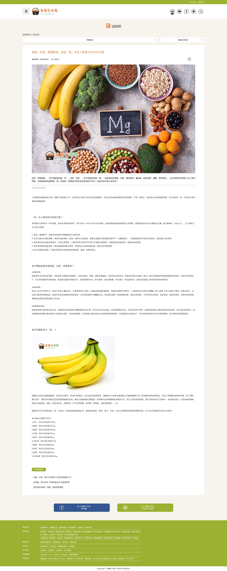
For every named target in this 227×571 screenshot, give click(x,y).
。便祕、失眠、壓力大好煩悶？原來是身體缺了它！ (52, 477)
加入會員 (193, 2)
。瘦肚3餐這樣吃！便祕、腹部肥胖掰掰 (47, 487)
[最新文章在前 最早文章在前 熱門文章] (182, 40)
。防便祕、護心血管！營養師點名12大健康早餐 (51, 482)
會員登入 (201, 2)
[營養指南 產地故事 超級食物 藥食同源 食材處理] (90, 40)
